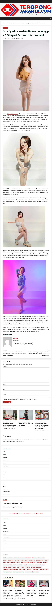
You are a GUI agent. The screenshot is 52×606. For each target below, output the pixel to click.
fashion (46, 560)
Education (5, 457)
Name (4, 384)
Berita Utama (28, 557)
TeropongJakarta (44, 569)
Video (37, 571)
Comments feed (6, 491)
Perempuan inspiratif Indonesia (10, 569)
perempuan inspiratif (36, 567)
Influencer (39, 562)
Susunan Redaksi (31, 513)
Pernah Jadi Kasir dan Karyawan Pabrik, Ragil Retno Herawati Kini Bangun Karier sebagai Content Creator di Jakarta (42, 425)
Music (18, 567)
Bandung (5, 557)
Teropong (7, 436)
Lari (37, 564)
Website (4, 394)
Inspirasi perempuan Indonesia (10, 564)
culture (5, 560)
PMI (20, 569)
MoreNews (26, 604)
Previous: (14, 352)
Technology (35, 569)
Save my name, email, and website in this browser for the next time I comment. (20, 399)
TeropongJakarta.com (12, 113)
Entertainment (39, 560)
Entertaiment (5, 27)
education (17, 560)
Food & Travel (6, 466)
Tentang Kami (39, 513)
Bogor (33, 557)
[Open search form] (50, 19)
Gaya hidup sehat (11, 562)
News (43, 418)
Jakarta (21, 564)
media (9, 567)
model (14, 567)
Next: (38, 352)
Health (4, 468)
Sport (4, 477)
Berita (15, 557)
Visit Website (18, 343)
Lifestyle (4, 471)
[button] (2, 18)
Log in (4, 486)
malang (5, 567)
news (22, 567)
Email (4, 389)
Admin (5, 38)
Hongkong (32, 562)
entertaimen (32, 560)
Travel (26, 571)
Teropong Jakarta (7, 571)
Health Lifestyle (25, 562)
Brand (4, 451)
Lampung (33, 564)
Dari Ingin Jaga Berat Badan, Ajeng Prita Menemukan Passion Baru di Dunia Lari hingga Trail (32, 592)
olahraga (27, 567)
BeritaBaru (20, 557)
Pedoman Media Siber (15, 513)
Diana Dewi (10, 560)
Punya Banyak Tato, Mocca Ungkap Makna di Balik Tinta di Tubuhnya (26, 423)
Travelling (32, 571)
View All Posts (28, 343)
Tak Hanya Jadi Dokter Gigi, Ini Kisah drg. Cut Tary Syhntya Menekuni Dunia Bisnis (44, 592)
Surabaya (29, 569)
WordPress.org (6, 494)
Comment (5, 366)
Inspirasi (45, 562)
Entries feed (5, 488)
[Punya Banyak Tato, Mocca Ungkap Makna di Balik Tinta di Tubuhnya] (26, 415)
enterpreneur (24, 560)
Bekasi (10, 557)
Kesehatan (26, 564)
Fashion (4, 463)
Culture (4, 454)
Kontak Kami (24, 513)
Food (4, 562)
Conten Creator (40, 557)
